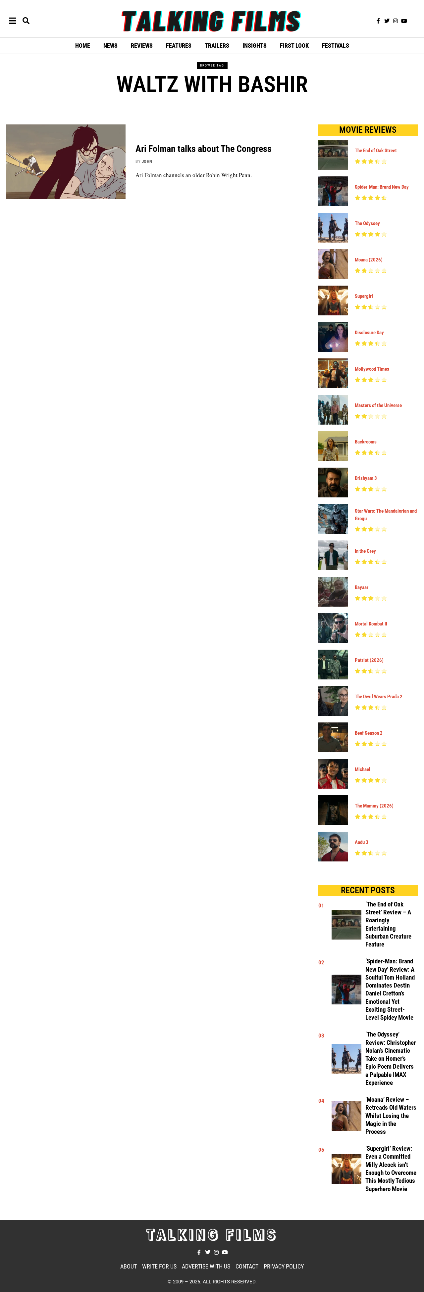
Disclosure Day (369, 333)
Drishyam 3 (366, 478)
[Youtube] (404, 20)
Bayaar (361, 587)
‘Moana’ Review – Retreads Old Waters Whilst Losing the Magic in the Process (390, 1115)
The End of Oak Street (376, 151)
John (147, 161)
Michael (362, 769)
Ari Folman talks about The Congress (203, 148)
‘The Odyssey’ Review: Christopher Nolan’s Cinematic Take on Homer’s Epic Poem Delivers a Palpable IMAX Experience (390, 1058)
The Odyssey (367, 223)
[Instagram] (395, 20)
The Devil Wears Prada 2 (378, 697)
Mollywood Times (372, 369)
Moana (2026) (369, 260)
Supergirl (364, 296)
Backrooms (366, 442)
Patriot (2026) (369, 660)
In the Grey (365, 551)
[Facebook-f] (378, 20)
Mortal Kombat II (371, 624)
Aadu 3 (361, 842)
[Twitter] (387, 20)
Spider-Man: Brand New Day (382, 187)
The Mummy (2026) (374, 806)
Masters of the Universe (378, 405)
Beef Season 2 (369, 733)
